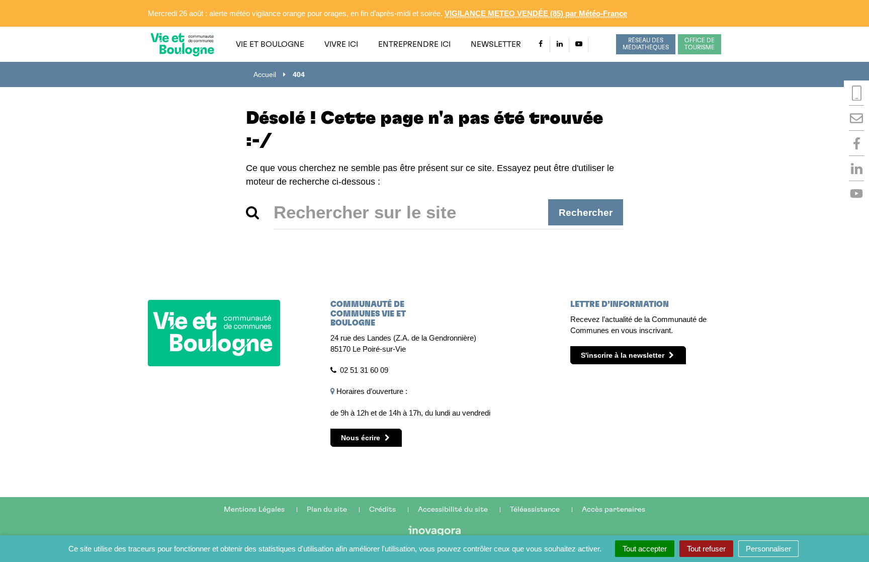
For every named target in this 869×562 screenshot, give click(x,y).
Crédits (382, 509)
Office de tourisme (699, 43)
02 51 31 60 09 (364, 370)
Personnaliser (768, 548)
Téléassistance (535, 509)
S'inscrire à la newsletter (623, 355)
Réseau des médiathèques (646, 43)
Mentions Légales (254, 509)
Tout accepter (645, 548)
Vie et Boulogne (270, 44)
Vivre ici (341, 44)
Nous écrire (361, 438)
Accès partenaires (613, 509)
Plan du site (327, 509)
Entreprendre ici (414, 44)
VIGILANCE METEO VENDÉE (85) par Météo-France (536, 13)
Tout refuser (706, 548)
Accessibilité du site (453, 509)
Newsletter (496, 44)
